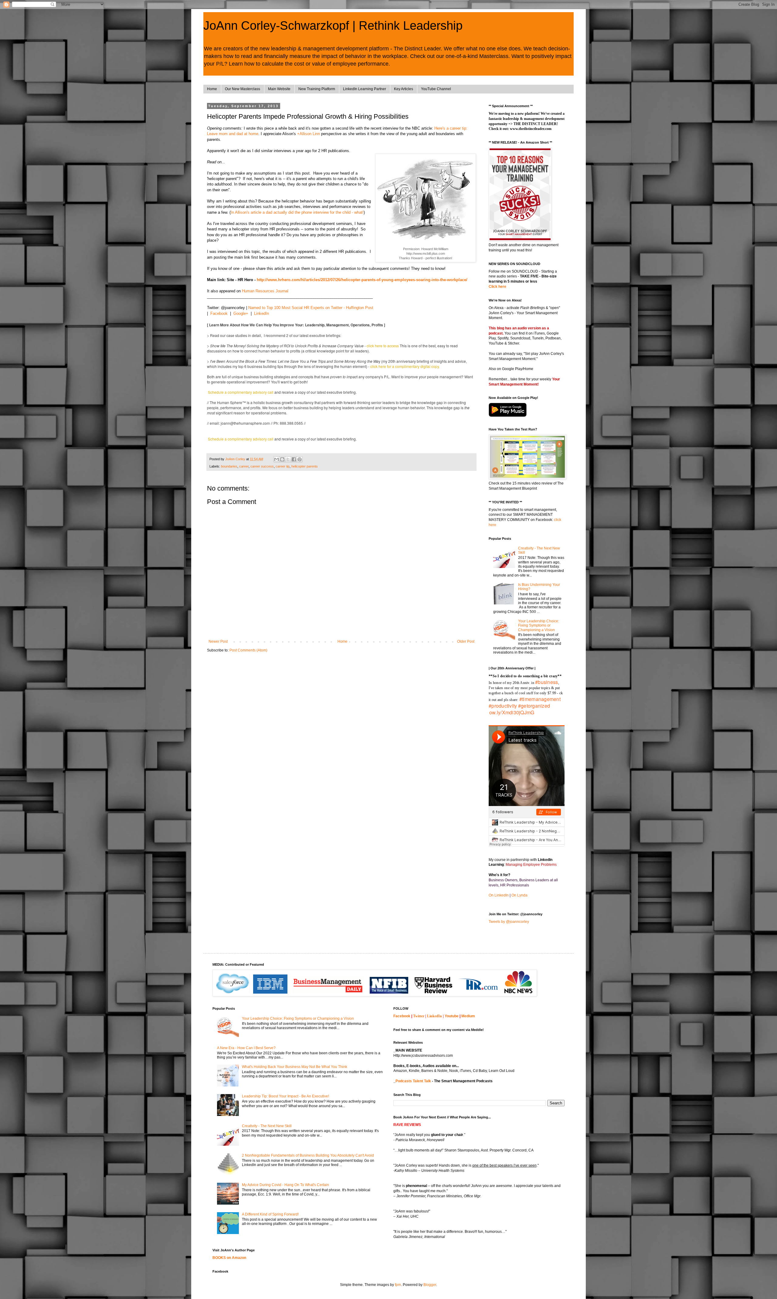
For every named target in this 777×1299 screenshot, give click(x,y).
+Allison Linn (308, 133)
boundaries (229, 466)
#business (546, 681)
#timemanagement (540, 698)
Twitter (418, 1016)
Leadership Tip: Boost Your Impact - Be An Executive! (285, 1096)
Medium (468, 1016)
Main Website (279, 89)
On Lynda (519, 895)
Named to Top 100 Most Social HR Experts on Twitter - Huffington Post (310, 307)
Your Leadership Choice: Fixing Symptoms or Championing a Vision (538, 625)
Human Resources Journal (265, 291)
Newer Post (218, 641)
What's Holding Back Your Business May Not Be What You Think (294, 1067)
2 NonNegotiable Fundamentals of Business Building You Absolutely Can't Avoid (308, 1155)
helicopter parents (304, 466)
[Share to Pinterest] (300, 459)
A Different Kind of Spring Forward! (270, 1214)
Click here (497, 286)
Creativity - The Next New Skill (267, 1126)
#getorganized (534, 705)
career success (262, 466)
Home (212, 89)
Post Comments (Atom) (248, 650)
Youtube (452, 1016)
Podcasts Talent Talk (413, 1081)
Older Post (465, 641)
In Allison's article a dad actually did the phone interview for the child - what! (297, 212)
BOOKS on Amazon (229, 1258)
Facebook (219, 313)
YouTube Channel (436, 89)
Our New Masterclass (242, 89)
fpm (398, 1285)
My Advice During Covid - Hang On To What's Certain (285, 1185)
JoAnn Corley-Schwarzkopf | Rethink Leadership (333, 25)
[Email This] (276, 459)
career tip (283, 466)
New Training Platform (316, 89)
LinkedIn (261, 313)
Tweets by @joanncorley (509, 922)
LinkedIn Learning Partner (364, 89)
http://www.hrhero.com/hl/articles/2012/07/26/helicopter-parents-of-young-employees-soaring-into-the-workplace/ (362, 279)
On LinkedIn (499, 895)
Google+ (240, 313)
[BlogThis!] (282, 459)
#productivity (503, 705)
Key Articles (403, 89)
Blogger (429, 1285)
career (244, 466)
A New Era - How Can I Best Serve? (246, 1048)
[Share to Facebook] (294, 459)
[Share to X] (288, 459)
